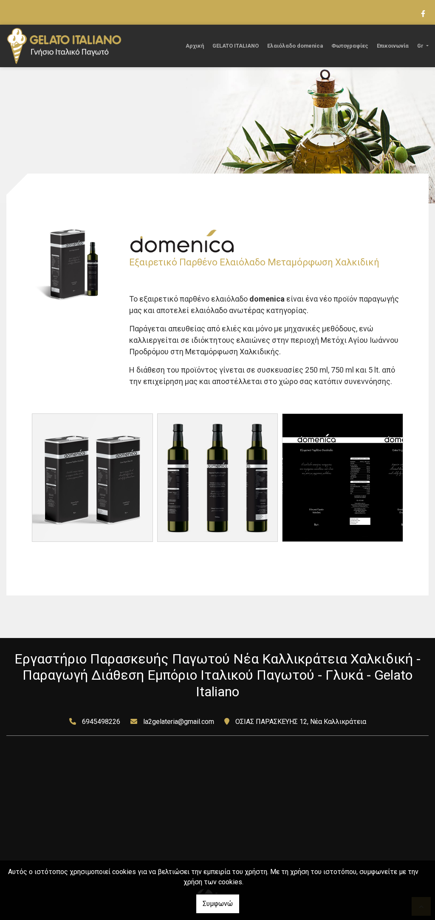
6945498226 (101, 722)
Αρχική (195, 46)
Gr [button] (421, 46)
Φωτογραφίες (349, 46)
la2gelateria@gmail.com (178, 722)
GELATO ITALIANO (235, 46)
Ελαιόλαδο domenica (295, 46)
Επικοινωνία (393, 46)
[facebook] (423, 12)
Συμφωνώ (218, 904)
